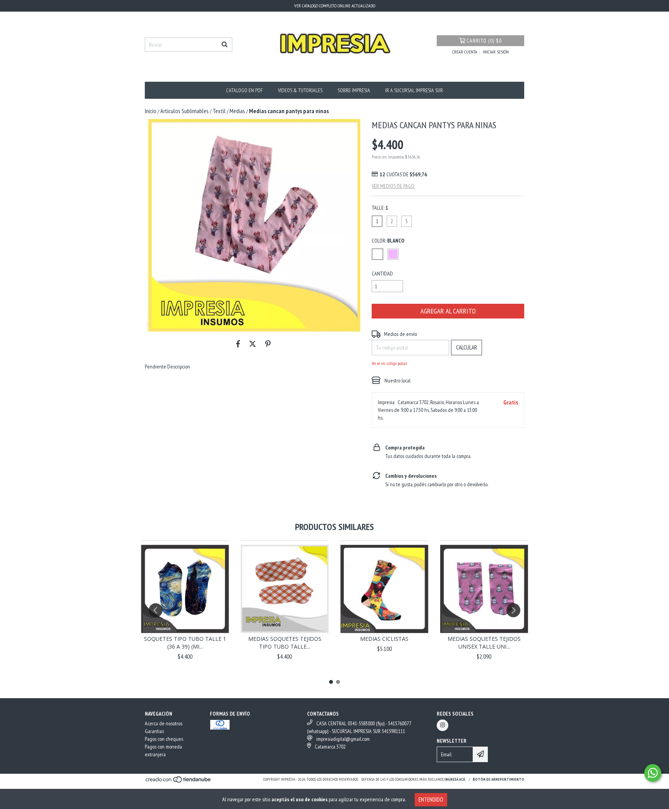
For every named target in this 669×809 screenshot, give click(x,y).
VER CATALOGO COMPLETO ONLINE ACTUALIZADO (334, 6)
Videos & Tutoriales (300, 90)
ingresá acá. (455, 779)
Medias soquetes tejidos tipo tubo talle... (284, 642)
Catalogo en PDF (244, 90)
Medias (237, 111)
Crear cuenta (464, 52)
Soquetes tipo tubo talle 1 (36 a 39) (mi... (185, 642)
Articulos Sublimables (184, 111)
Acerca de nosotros (163, 723)
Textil (219, 111)
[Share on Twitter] (252, 344)
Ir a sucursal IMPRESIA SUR (414, 90)
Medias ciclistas (384, 638)
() (484, 40)
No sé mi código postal (389, 363)
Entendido (431, 799)
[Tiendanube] (179, 781)
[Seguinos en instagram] (442, 725)
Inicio (150, 111)
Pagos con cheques (164, 738)
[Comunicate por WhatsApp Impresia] (652, 773)
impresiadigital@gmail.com (343, 738)
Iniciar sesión (496, 52)
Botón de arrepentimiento (498, 779)
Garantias (154, 731)
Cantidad (382, 273)
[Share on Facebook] (238, 344)
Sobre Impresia (354, 90)
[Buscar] (224, 45)
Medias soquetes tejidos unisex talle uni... (484, 642)
